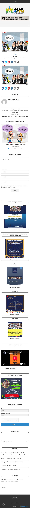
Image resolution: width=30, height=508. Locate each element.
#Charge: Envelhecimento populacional (10, 469)
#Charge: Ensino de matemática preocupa (15, 144)
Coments (4, 169)
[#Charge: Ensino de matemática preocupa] (15, 133)
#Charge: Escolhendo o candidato (9, 465)
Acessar (3, 487)
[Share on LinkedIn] (12, 62)
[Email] (15, 1)
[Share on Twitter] (6, 62)
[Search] (28, 25)
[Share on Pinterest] (9, 62)
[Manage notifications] (4, 504)
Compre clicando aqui (15, 230)
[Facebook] (13, 498)
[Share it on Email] (15, 62)
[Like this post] (12, 94)
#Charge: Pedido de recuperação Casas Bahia (12, 462)
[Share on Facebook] (3, 62)
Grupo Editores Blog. (10, 58)
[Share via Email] (17, 94)
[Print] (18, 62)
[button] (2, 136)
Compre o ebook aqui (10, 368)
